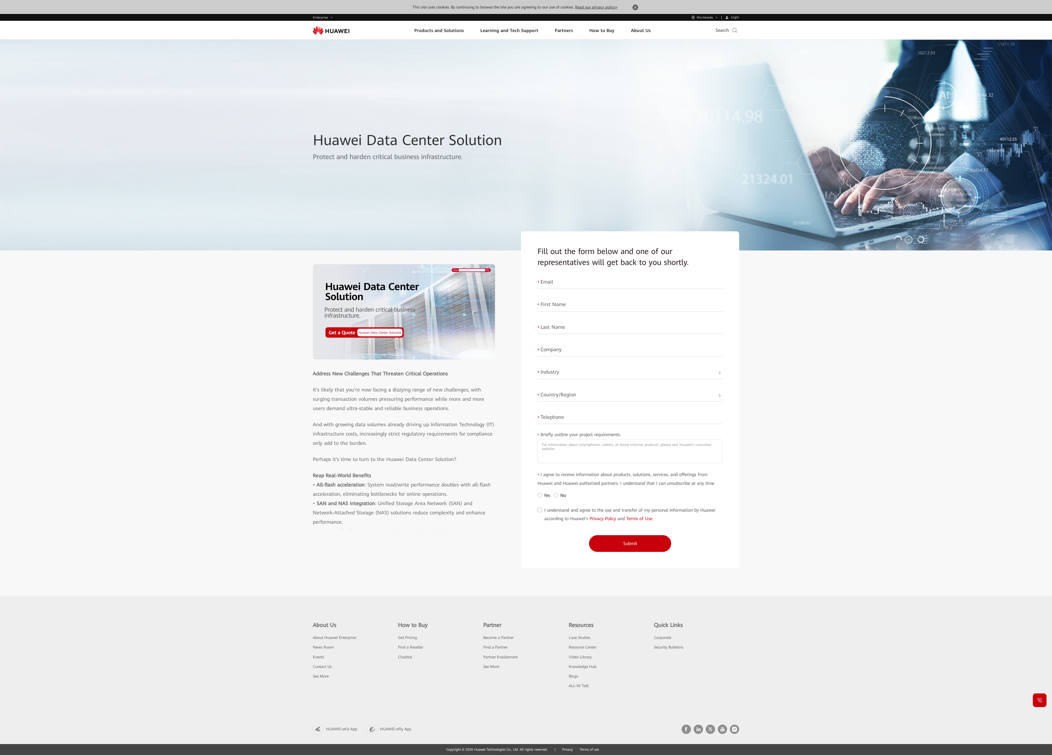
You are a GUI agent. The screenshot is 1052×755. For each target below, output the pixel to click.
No (563, 495)
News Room (323, 647)
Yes (547, 495)
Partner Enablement (500, 657)
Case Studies (579, 637)
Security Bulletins (668, 647)
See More (321, 676)
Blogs (573, 676)
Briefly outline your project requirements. (579, 435)
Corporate (662, 637)
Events (318, 657)
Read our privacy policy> (596, 7)
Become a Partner (498, 637)
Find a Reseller (410, 647)
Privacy (567, 749)
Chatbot (405, 657)
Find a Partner (495, 647)
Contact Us (322, 666)
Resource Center (582, 647)
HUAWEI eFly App (395, 729)
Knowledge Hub (582, 666)
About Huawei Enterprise (334, 637)
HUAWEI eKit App (341, 729)
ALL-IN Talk (579, 686)
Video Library (580, 657)
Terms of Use (639, 518)
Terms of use (589, 749)
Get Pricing (407, 637)
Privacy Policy (603, 518)
